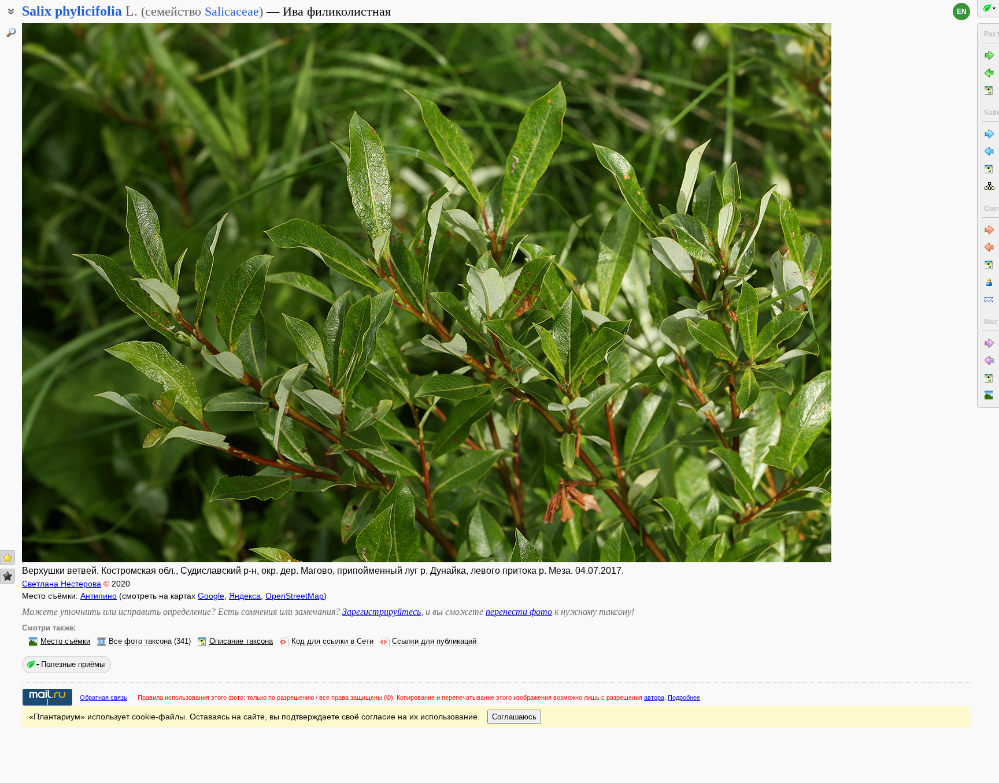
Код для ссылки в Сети (332, 641)
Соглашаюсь (514, 717)
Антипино (98, 595)
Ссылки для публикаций (434, 641)
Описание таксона (241, 641)
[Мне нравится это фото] (7, 557)
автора (654, 697)
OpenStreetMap (294, 595)
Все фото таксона (140, 641)
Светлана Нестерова (61, 583)
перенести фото (519, 612)
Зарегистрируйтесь (381, 612)
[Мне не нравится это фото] (7, 576)
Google (211, 595)
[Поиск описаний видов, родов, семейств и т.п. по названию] (11, 32)
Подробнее (684, 697)
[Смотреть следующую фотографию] (747, 292)
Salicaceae (232, 11)
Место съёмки (65, 641)
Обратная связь (103, 697)
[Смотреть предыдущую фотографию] (106, 292)
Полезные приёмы (73, 664)
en (962, 12)
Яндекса (245, 595)
